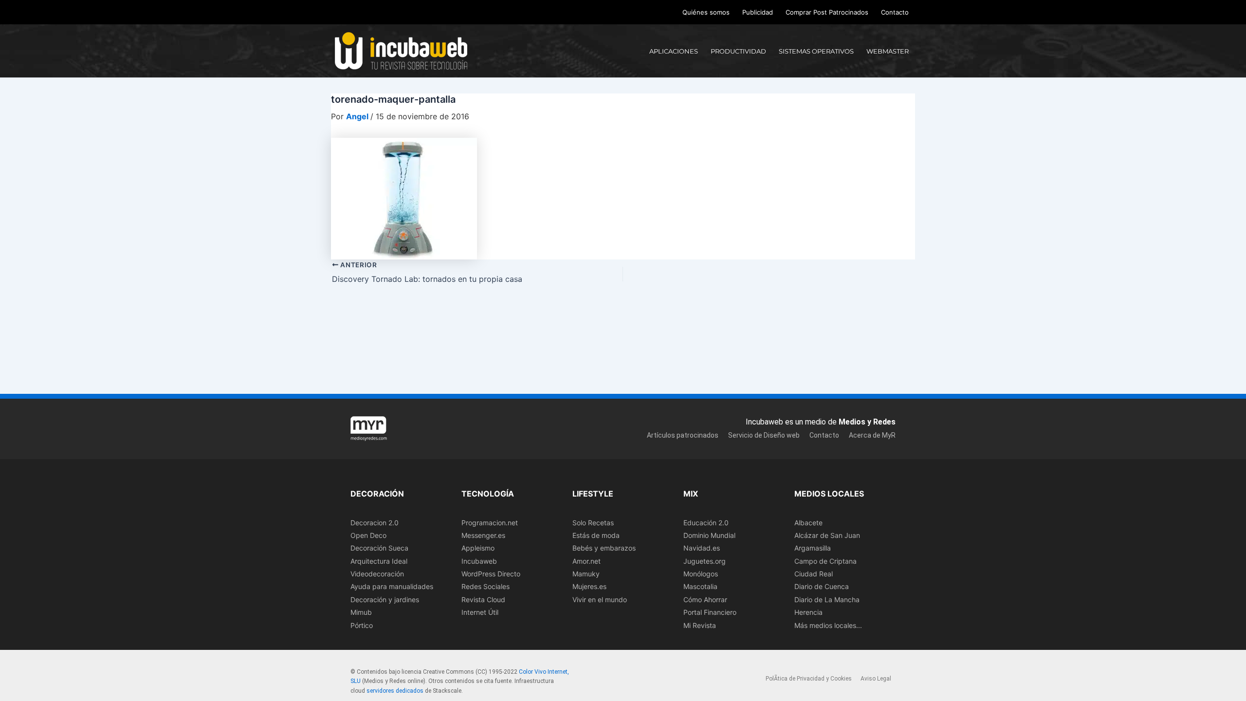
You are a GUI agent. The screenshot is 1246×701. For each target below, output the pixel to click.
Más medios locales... (828, 625)
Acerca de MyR (872, 435)
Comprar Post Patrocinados (827, 12)
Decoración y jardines (384, 599)
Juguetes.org (704, 561)
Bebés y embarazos (604, 548)
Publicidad (757, 12)
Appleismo (478, 548)
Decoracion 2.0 (374, 522)
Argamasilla (812, 548)
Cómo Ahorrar (705, 599)
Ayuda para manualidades (391, 586)
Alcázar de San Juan (827, 535)
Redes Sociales (485, 586)
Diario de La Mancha (827, 599)
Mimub (361, 612)
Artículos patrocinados (682, 435)
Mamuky (586, 574)
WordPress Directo (490, 574)
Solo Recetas (593, 522)
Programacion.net (489, 522)
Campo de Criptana (825, 561)
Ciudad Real (813, 574)
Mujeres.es (589, 586)
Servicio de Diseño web (764, 435)
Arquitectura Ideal (378, 561)
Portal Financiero (709, 612)
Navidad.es (701, 548)
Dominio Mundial (709, 535)
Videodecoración (377, 574)
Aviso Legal (876, 678)
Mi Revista (699, 625)
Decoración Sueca (379, 548)
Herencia (808, 612)
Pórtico (361, 625)
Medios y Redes (867, 421)
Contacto (895, 12)
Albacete (808, 522)
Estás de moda (596, 535)
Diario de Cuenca (821, 586)
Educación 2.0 (706, 522)
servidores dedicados (394, 690)
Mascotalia (700, 586)
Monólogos (700, 574)
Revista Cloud (483, 599)
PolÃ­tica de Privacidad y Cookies (809, 678)
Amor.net (586, 561)
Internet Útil (479, 612)
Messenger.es (483, 535)
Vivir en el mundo (599, 599)
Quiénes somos (706, 12)
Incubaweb (479, 561)
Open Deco (368, 535)
